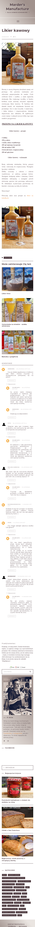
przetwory (26, 902)
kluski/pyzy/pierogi (8, 890)
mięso (24, 893)
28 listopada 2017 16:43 (23, 369)
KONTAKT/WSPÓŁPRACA (16, 924)
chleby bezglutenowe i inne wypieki (13, 878)
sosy (22, 905)
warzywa (22, 909)
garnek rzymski (19, 887)
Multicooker (6, 896)
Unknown (11, 369)
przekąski (18, 902)
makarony (17, 893)
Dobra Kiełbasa (7, 887)
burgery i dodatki (14, 875)
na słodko (16, 896)
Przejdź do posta (8, 297)
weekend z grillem (8, 912)
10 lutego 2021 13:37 (19, 522)
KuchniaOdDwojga (14, 504)
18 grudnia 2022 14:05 (24, 576)
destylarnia (8, 257)
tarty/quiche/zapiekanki (10, 909)
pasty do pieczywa (23, 899)
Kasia (9, 522)
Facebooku (7, 733)
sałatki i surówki (13, 905)
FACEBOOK (12, 926)
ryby (4, 905)
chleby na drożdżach (9, 881)
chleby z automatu (8, 884)
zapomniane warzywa (9, 915)
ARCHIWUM (9, 767)
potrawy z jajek (7, 902)
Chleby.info (16, 387)
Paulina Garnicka (13, 467)
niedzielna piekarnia (9, 899)
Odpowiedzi (12, 384)
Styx (9, 423)
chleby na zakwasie (24, 881)
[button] (18, 21)
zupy (19, 915)
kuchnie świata (7, 893)
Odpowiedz (11, 380)
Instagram (23, 926)
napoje (24, 896)
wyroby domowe (22, 912)
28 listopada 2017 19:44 (20, 423)
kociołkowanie (21, 890)
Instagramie (17, 733)
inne (27, 887)
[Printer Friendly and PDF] (17, 668)
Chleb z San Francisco (11, 830)
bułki (4, 875)
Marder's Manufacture (17, 7)
